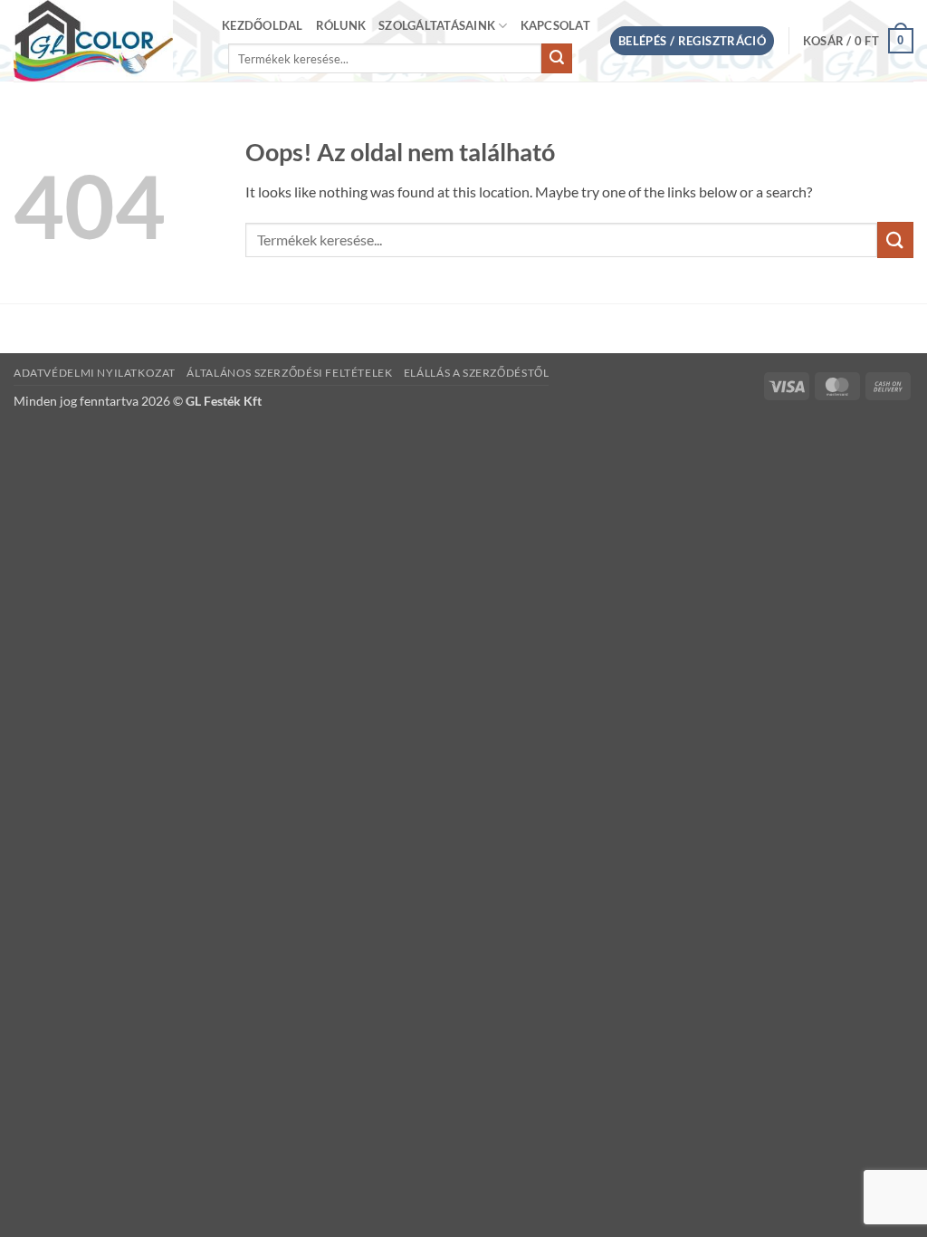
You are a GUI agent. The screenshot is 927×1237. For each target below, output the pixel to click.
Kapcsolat (555, 25)
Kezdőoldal (262, 25)
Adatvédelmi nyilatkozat (95, 372)
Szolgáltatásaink (436, 25)
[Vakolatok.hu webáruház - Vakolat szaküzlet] (104, 41)
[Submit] (556, 58)
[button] (692, 41)
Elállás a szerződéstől (476, 372)
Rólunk (341, 25)
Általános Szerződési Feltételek (289, 372)
